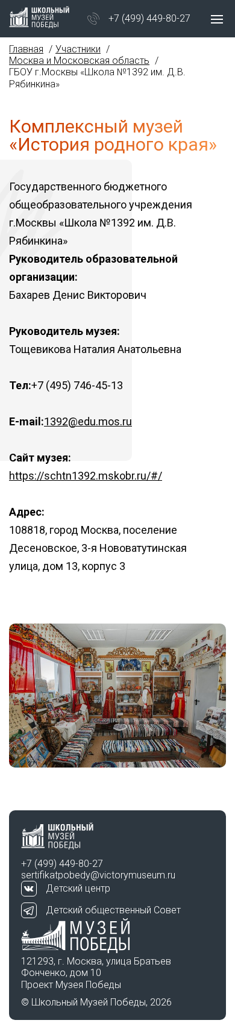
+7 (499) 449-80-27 (149, 18)
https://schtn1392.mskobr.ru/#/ (85, 475)
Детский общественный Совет (113, 910)
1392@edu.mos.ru (88, 421)
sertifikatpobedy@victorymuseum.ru (98, 875)
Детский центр (78, 888)
